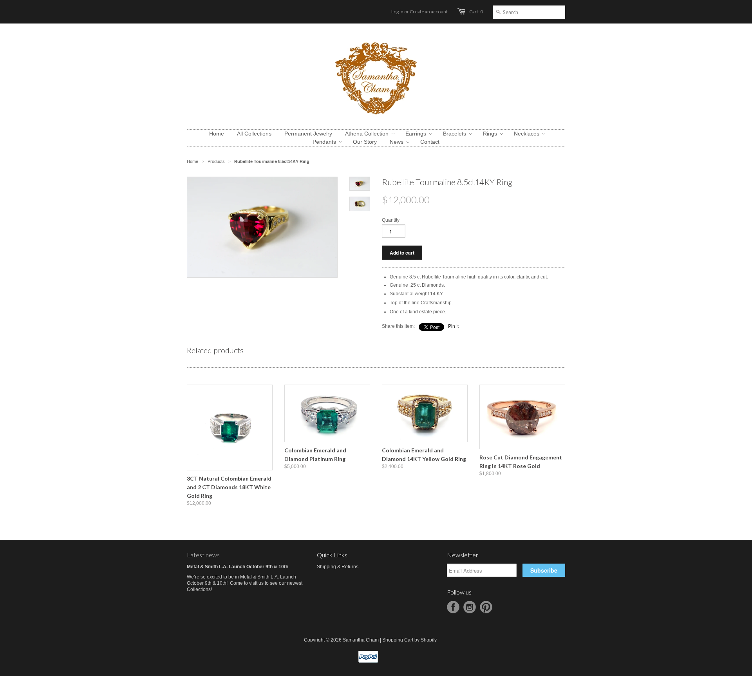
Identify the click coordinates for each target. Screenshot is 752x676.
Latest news (203, 555)
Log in (397, 11)
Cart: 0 (476, 11)
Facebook (453, 607)
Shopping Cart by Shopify (409, 640)
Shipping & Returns (337, 566)
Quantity (391, 220)
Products (216, 161)
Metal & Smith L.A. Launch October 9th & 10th (237, 566)
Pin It (453, 326)
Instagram (469, 607)
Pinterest (486, 607)
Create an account (429, 11)
